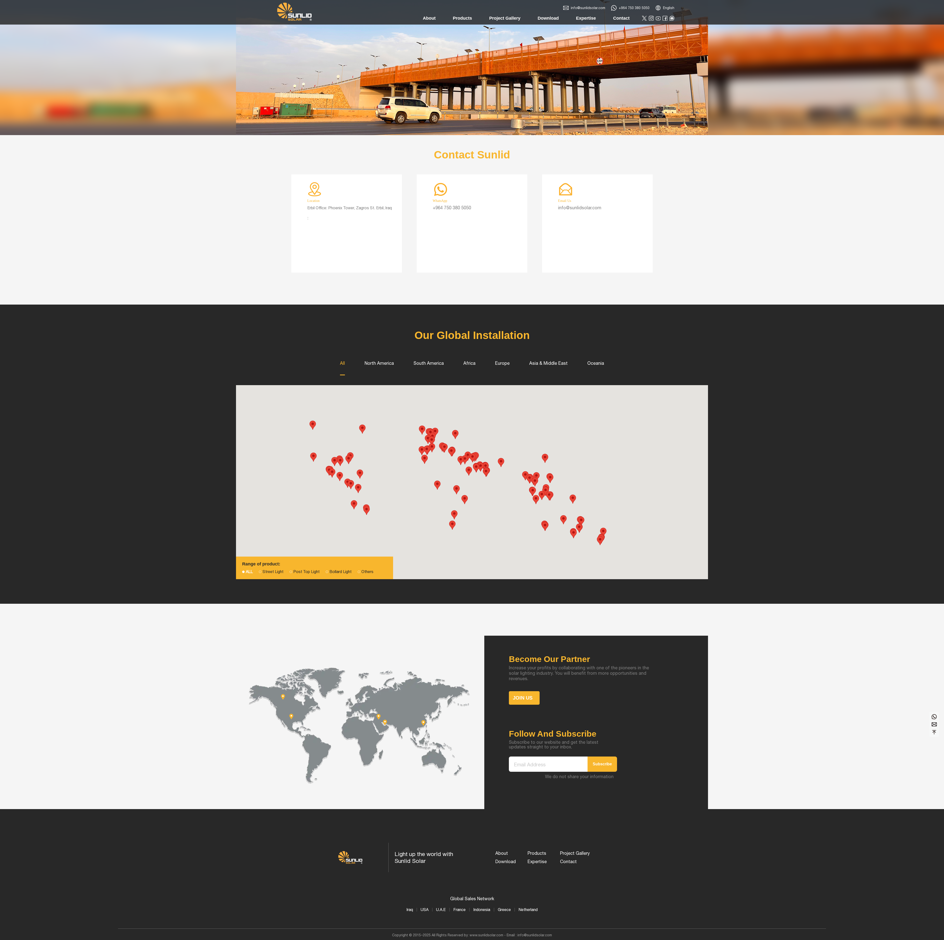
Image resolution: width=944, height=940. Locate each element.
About (501, 853)
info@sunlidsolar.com (588, 8)
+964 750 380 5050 (634, 8)
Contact (568, 861)
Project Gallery (575, 853)
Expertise (537, 861)
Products (537, 853)
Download (505, 861)
